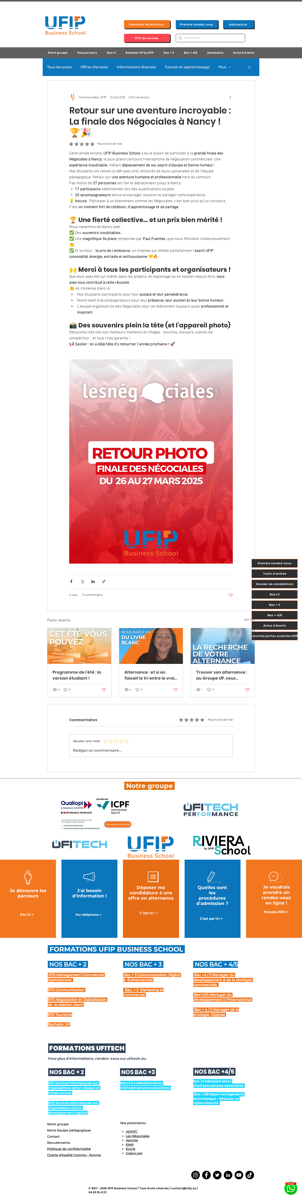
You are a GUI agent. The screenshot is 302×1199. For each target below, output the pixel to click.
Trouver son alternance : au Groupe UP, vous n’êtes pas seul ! (221, 675)
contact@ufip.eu (183, 1188)
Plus (222, 67)
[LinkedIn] (228, 1175)
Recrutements (58, 1143)
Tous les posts (59, 67)
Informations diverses (136, 67)
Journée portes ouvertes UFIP (274, 636)
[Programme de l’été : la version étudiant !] (79, 646)
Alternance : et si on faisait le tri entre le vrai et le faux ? (149, 675)
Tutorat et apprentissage (187, 67)
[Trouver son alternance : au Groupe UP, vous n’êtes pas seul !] (223, 646)
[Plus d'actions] (230, 97)
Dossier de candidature (274, 584)
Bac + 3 (274, 605)
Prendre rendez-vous (274, 563)
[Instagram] (195, 1175)
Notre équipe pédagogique (69, 1130)
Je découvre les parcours (28, 893)
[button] (249, 67)
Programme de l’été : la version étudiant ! (77, 675)
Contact (53, 1136)
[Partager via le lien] (104, 581)
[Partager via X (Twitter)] (82, 581)
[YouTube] (239, 1175)
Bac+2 (274, 594)
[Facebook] (206, 1175)
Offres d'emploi (94, 67)
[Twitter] (217, 1175)
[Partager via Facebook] (71, 581)
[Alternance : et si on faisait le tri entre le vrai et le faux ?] (151, 646)
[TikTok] (249, 1175)
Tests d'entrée (274, 574)
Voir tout (249, 620)
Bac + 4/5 (275, 615)
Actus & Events (274, 625)
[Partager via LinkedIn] (93, 581)
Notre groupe (58, 1124)
